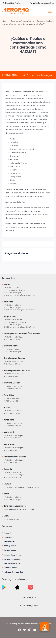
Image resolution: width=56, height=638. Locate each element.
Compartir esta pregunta (40, 75)
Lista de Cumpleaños (12, 559)
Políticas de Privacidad (13, 572)
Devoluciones (9, 541)
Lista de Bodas (10, 550)
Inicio (4, 21)
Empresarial (8, 537)
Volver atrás (11, 74)
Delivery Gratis (10, 546)
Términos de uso (10, 568)
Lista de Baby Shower (13, 555)
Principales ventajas (12, 563)
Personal (7, 533)
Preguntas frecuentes (21, 21)
